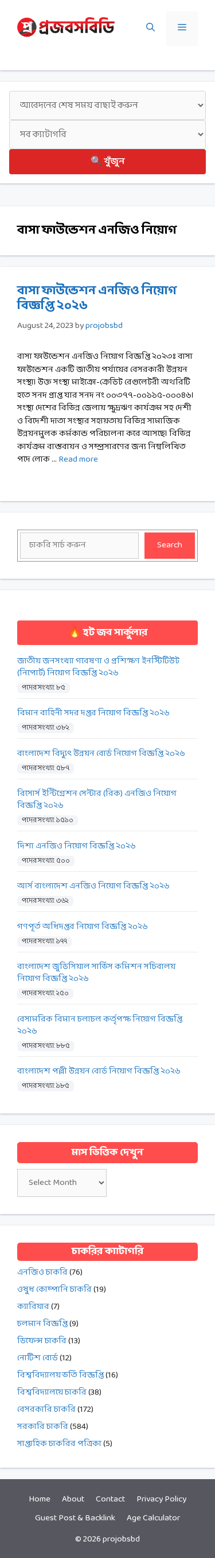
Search (169, 545)
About (73, 1499)
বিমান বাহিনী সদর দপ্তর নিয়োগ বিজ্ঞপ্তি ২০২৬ (93, 713)
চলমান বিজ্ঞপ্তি (42, 1324)
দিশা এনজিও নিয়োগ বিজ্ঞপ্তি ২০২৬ (76, 846)
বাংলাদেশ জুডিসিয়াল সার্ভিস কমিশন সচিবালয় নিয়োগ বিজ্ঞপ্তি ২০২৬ (96, 973)
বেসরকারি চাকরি (46, 1410)
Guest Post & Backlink (75, 1518)
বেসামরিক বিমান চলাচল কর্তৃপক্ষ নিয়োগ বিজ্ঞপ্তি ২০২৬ (99, 1026)
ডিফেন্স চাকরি (42, 1341)
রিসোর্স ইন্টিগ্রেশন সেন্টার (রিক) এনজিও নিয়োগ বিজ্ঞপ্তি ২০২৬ (97, 800)
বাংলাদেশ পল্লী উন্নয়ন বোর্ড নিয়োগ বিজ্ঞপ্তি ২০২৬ (99, 1072)
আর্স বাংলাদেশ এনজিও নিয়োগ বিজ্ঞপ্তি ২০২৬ (93, 886)
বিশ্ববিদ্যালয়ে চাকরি (52, 1392)
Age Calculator (153, 1518)
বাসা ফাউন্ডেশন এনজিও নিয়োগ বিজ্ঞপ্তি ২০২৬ (97, 299)
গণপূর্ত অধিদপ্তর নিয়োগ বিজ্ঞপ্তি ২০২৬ (82, 927)
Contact (110, 1499)
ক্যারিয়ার (33, 1307)
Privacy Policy (161, 1499)
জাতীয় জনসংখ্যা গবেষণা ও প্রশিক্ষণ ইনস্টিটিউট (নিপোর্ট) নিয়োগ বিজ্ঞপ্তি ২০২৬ (98, 667)
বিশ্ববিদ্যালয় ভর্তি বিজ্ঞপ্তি (60, 1375)
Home (39, 1499)
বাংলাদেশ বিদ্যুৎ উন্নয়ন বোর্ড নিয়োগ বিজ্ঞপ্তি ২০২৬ (101, 754)
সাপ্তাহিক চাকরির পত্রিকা (59, 1444)
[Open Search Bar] (150, 28)
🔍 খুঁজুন (107, 161)
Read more (78, 459)
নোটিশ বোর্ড (37, 1358)
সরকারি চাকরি (42, 1427)
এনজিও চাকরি (42, 1272)
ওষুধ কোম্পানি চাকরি (54, 1290)
